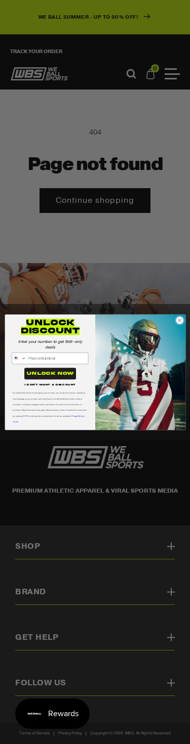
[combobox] (19, 358)
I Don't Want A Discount (50, 384)
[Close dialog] (179, 320)
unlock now (49, 373)
